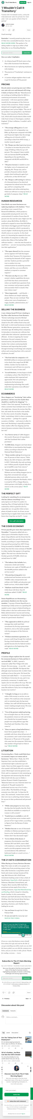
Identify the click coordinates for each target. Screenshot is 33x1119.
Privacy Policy (22, 1108)
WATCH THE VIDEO (12, 918)
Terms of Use (25, 982)
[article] (16, 1043)
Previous (6, 998)
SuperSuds (14, 880)
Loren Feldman (10, 24)
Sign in (29, 2)
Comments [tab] (5, 1011)
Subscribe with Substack (18, 1101)
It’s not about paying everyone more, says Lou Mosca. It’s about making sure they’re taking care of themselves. (11, 1043)
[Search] (30, 1032)
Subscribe (23, 2)
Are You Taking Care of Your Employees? (11, 1039)
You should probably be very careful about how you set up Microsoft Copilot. (10, 1058)
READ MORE (9, 305)
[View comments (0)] (9, 30)
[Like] (2, 1048)
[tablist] (9, 1011)
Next (27, 998)
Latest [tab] (8, 1032)
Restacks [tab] (13, 1011)
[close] (27, 1066)
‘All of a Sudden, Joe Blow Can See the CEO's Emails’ (11, 1053)
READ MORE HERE (8, 43)
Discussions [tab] (15, 1032)
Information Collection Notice (19, 984)
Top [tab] (3, 1032)
